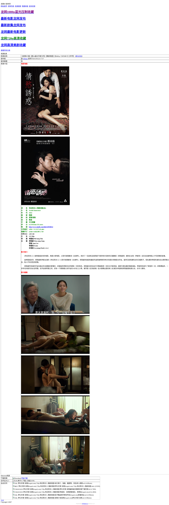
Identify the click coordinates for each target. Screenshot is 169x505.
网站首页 (4, 6)
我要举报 (25, 6)
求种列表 (11, 6)
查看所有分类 (5, 50)
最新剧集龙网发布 (13, 25)
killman (25, 59)
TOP (2, 500)
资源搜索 (18, 6)
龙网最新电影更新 (13, 32)
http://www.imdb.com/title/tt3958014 (41, 227)
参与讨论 (79, 56)
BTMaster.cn (85, 503)
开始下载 (24, 478)
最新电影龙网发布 (13, 18)
